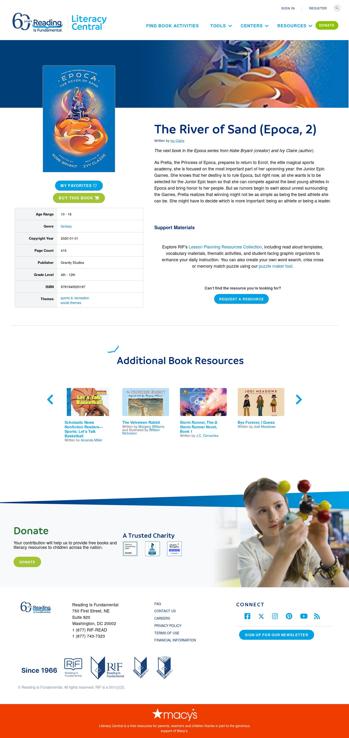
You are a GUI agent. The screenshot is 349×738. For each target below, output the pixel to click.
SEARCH (337, 8)
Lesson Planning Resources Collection (225, 246)
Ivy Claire (177, 140)
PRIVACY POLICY (167, 625)
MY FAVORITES (77, 185)
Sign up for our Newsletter (276, 634)
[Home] (41, 15)
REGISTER (318, 8)
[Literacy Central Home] (89, 15)
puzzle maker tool (275, 266)
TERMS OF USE (169, 633)
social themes (71, 302)
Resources (291, 25)
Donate (27, 562)
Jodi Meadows (264, 426)
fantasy (66, 226)
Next (299, 399)
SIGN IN (288, 8)
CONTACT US (166, 610)
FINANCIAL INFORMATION (175, 640)
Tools (218, 25)
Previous (50, 399)
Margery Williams (151, 426)
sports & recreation (75, 297)
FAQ (157, 603)
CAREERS (162, 618)
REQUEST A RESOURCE (241, 299)
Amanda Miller (91, 440)
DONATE (327, 25)
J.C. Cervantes (207, 435)
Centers (252, 25)
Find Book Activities (172, 25)
